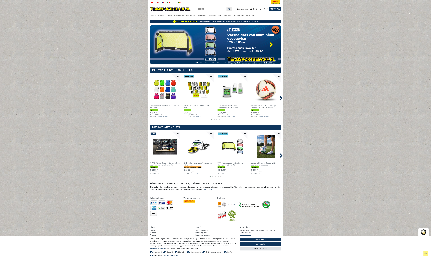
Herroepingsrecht (201, 233)
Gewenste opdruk (215, 15)
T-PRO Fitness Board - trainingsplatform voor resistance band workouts (165, 164)
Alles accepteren (260, 239)
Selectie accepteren (260, 248)
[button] (160, 44)
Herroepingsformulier (202, 235)
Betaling (153, 230)
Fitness (169, 15)
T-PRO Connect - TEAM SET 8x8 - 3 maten (197, 107)
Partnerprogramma (201, 230)
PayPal (229, 252)
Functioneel (157, 252)
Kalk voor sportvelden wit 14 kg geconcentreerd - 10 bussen (229, 107)
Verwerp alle (260, 244)
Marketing (181, 252)
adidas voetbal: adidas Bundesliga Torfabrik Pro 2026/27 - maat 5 (263, 107)
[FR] (163, 2)
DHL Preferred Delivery (214, 252)
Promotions (250, 15)
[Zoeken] (229, 9)
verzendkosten (163, 116)
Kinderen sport (239, 15)
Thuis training (179, 15)
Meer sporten (190, 15)
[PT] (179, 2)
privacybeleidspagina (157, 248)
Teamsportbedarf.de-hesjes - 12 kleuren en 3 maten (164, 107)
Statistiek (170, 252)
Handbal (161, 15)
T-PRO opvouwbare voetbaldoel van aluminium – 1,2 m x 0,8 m (231, 164)
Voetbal (153, 15)
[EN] (157, 2)
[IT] (168, 2)
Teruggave (153, 235)
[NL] (174, 2)
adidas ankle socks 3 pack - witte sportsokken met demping (263, 164)
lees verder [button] (208, 189)
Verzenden (153, 233)
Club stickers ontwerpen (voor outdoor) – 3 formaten (198, 164)
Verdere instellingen (171, 255)
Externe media (195, 252)
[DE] (152, 2)
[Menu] (427, 229)
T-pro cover (227, 15)
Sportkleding (202, 15)
